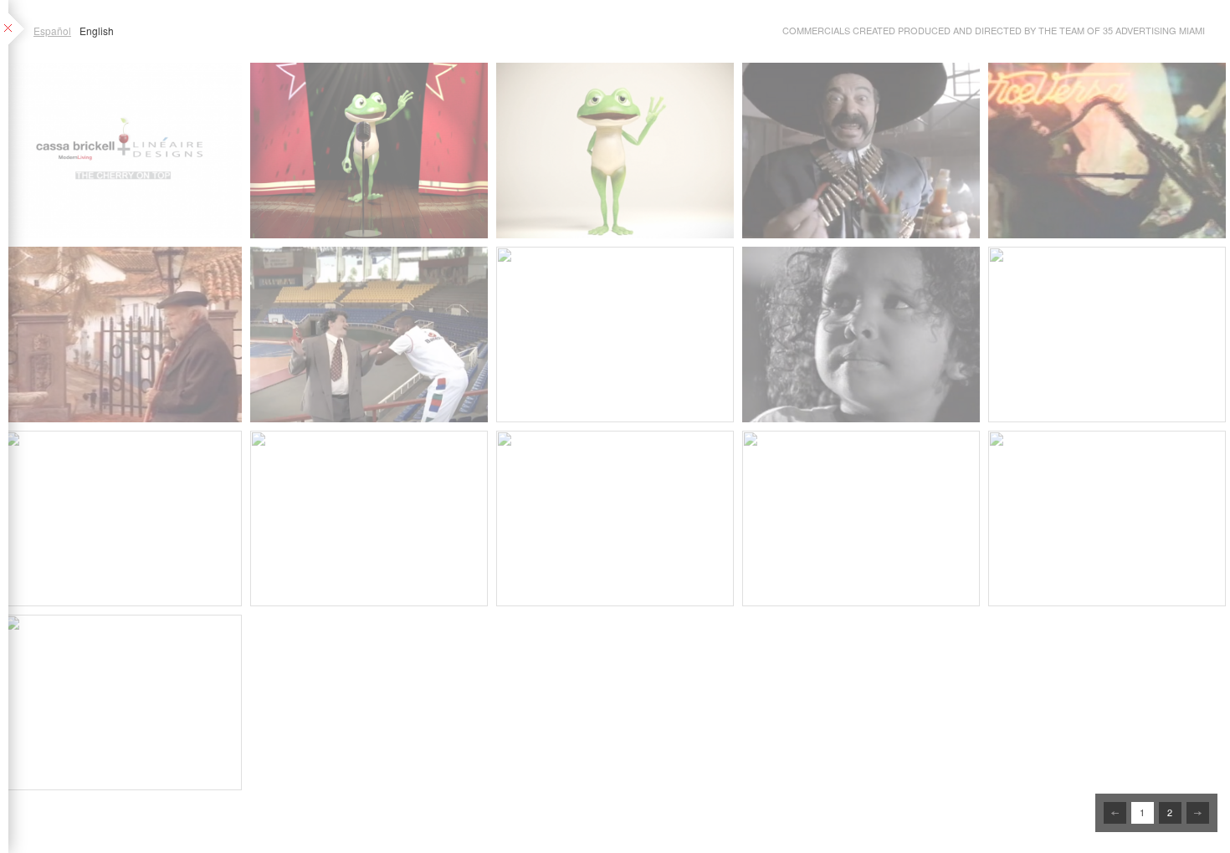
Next (1197, 813)
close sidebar (18, 29)
